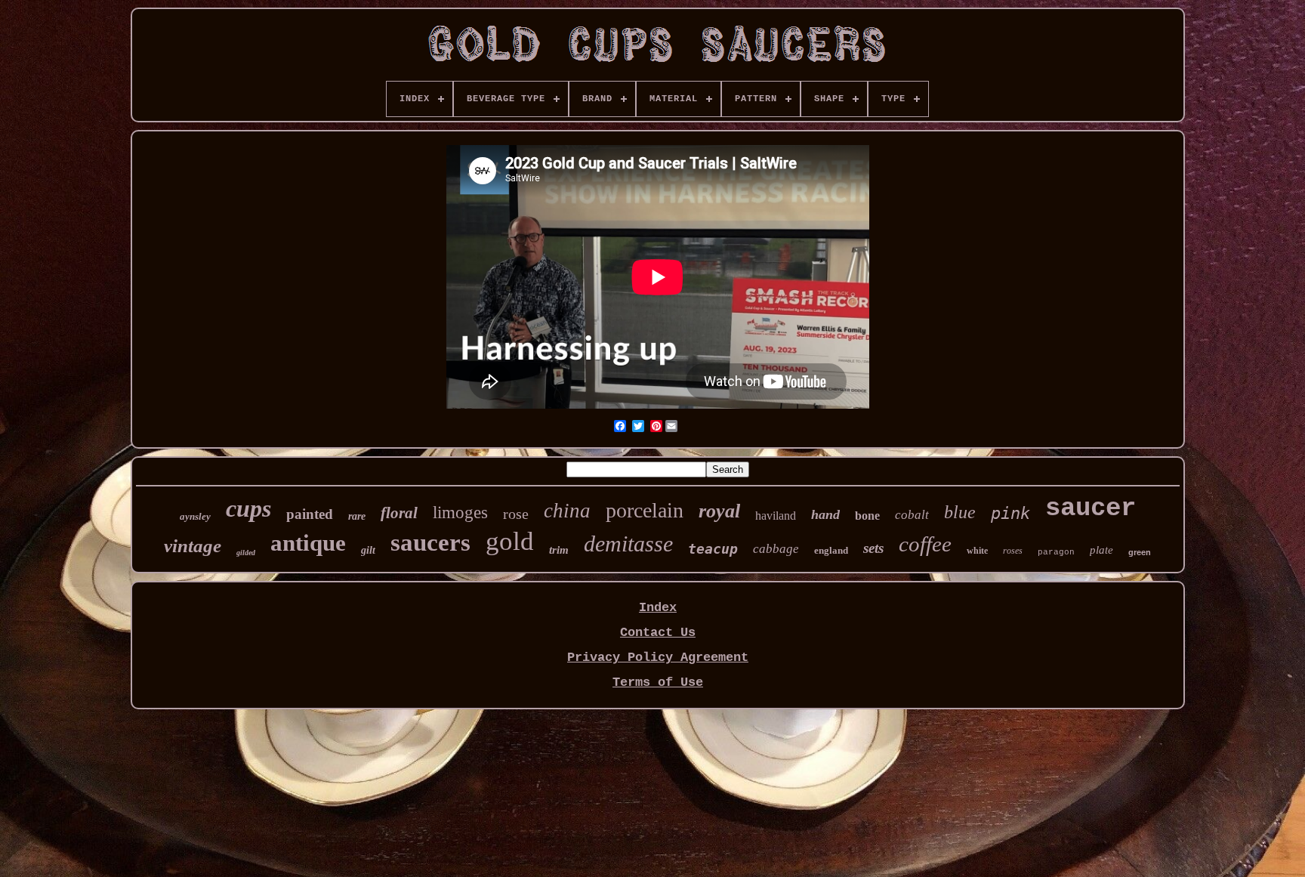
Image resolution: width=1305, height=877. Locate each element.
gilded (245, 552)
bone (867, 515)
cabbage (776, 549)
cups (248, 508)
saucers (430, 542)
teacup (713, 549)
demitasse (628, 543)
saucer (1090, 508)
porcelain (644, 510)
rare (357, 516)
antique (308, 543)
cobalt (912, 515)
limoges (460, 512)
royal (719, 511)
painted (309, 514)
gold (510, 541)
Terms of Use (657, 682)
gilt (368, 550)
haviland (775, 515)
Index (658, 608)
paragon (1056, 552)
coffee (925, 544)
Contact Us (658, 632)
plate (1101, 550)
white (977, 550)
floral (399, 513)
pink (1010, 513)
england (831, 550)
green (1139, 552)
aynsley (195, 516)
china (567, 510)
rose (516, 513)
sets (873, 548)
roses (1013, 550)
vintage (192, 546)
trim (559, 550)
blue (960, 512)
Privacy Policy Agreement (657, 657)
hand (825, 514)
